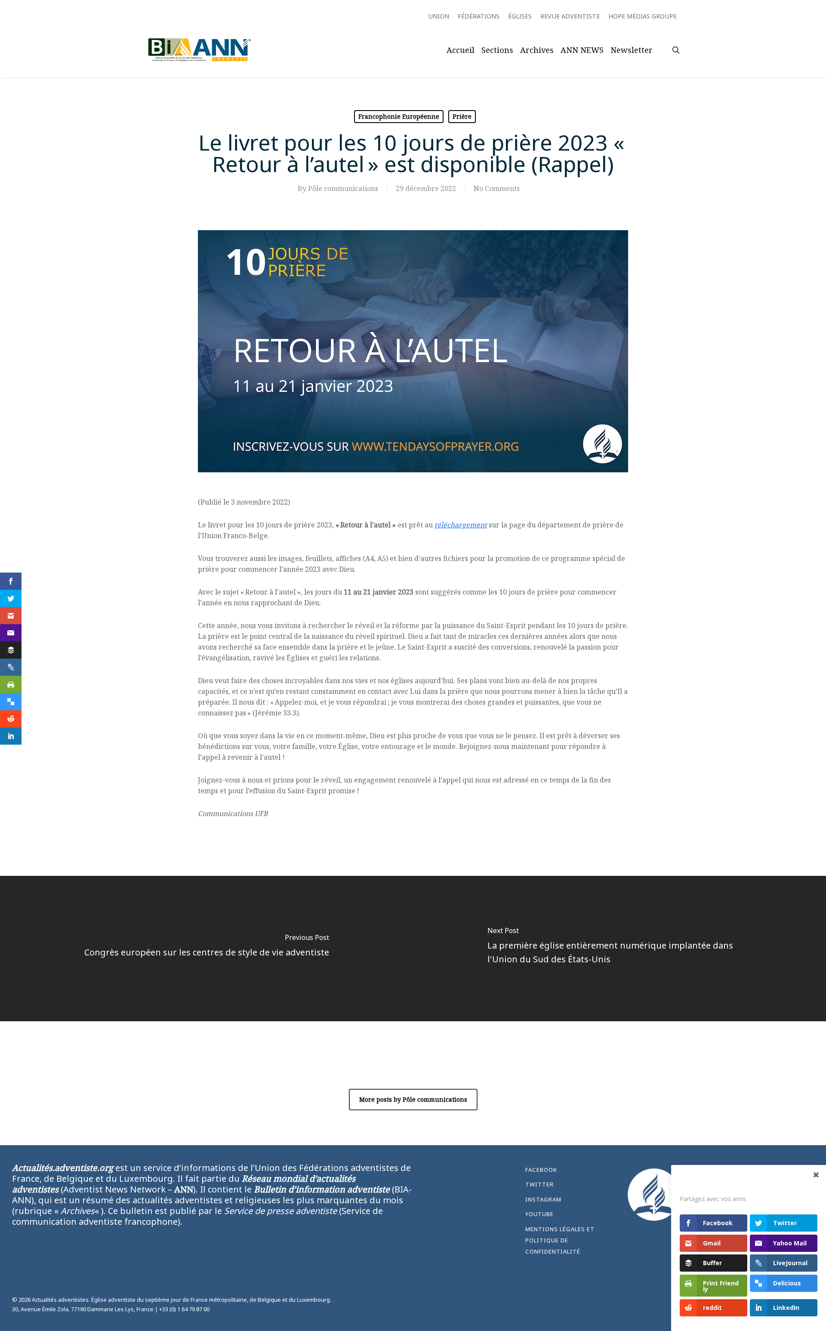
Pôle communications (343, 188)
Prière (462, 116)
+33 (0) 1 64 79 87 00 (184, 1309)
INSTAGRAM (543, 1199)
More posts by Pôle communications (413, 1099)
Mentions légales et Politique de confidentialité (560, 1240)
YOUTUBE (539, 1214)
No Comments (497, 188)
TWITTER (539, 1184)
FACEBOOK (541, 1170)
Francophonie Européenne (398, 116)
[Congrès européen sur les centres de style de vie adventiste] (206, 948)
